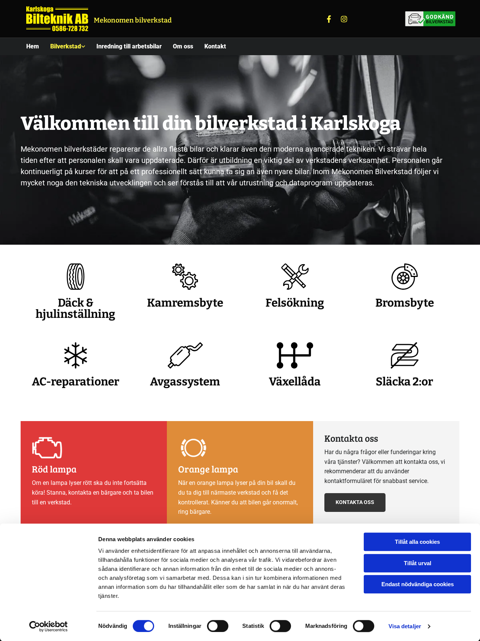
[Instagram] (344, 18)
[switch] (217, 626)
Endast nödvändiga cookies (417, 584)
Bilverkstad (65, 46)
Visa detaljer (404, 626)
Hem (32, 46)
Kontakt (215, 46)
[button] (355, 502)
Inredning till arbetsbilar (129, 46)
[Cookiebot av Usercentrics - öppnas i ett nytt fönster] (48, 626)
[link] (68, 46)
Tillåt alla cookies (417, 542)
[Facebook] (328, 18)
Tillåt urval (417, 563)
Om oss (183, 46)
